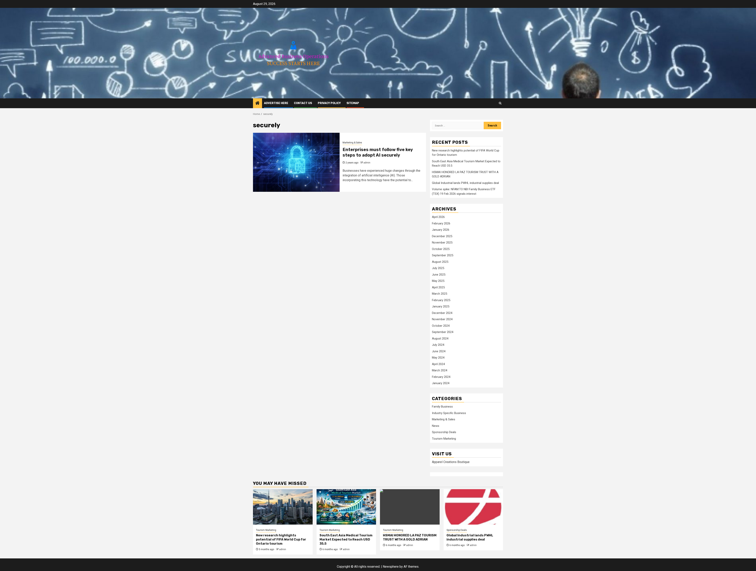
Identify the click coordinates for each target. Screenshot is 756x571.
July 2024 (438, 345)
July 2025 (438, 268)
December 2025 (442, 236)
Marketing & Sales (352, 142)
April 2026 (438, 217)
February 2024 (441, 377)
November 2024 (442, 319)
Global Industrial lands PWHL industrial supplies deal (465, 183)
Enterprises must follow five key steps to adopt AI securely (378, 152)
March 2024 (439, 370)
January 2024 (440, 383)
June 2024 (438, 351)
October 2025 (440, 249)
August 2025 (440, 262)
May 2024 (438, 357)
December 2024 (442, 313)
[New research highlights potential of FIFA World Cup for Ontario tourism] (283, 507)
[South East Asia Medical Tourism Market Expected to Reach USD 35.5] (346, 507)
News (435, 426)
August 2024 (440, 338)
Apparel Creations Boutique (451, 462)
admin (366, 162)
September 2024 (442, 332)
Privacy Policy (329, 103)
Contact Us (303, 103)
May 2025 (438, 281)
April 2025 (438, 287)
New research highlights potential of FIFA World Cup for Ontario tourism (281, 539)
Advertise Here (276, 103)
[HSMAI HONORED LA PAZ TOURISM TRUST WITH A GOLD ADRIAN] (410, 507)
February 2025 (441, 300)
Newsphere (391, 566)
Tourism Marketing (444, 438)
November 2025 (442, 242)
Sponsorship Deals (444, 432)
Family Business (442, 406)
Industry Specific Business (449, 413)
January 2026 (440, 230)
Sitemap (352, 103)
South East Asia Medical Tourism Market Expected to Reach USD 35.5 (346, 539)
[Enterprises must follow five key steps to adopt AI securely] (296, 162)
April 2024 (438, 364)
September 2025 (442, 255)
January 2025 (440, 306)
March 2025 (439, 293)
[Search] (500, 103)
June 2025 (438, 274)
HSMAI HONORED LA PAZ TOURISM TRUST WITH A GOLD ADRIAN (409, 537)
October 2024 (440, 325)
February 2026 (441, 223)
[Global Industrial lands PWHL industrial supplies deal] (473, 507)
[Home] (257, 103)
